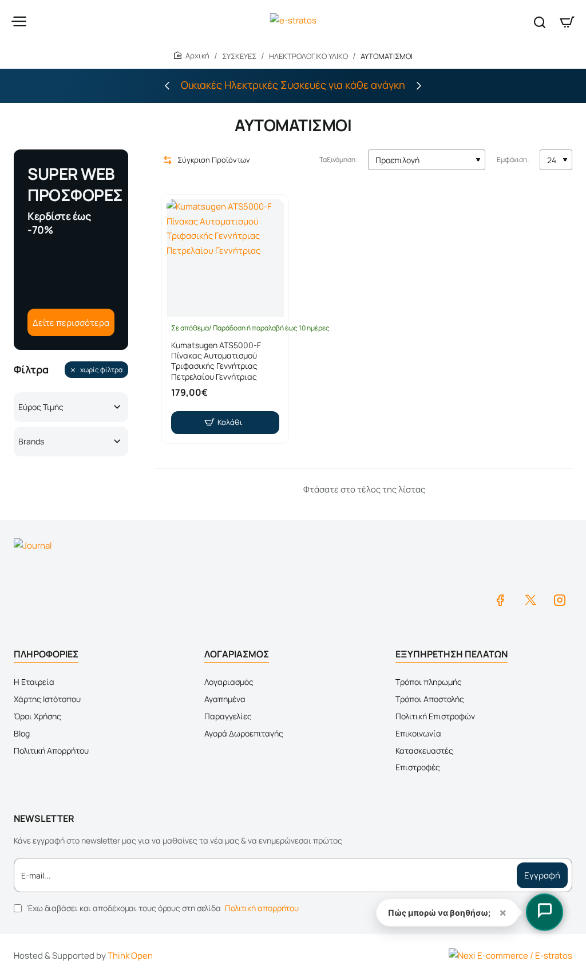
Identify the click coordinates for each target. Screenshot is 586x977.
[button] (167, 85)
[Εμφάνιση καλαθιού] (567, 21)
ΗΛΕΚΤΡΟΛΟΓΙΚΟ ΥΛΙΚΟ (308, 56)
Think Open (130, 956)
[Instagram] (559, 599)
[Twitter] (530, 599)
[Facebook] (500, 599)
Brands (31, 441)
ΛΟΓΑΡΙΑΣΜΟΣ (236, 654)
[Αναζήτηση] (540, 21)
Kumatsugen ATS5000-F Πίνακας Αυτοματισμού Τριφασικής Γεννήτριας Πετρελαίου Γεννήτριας (216, 361)
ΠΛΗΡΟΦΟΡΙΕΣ (46, 654)
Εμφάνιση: (513, 159)
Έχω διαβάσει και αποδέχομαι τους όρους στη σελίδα (162, 908)
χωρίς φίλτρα (101, 370)
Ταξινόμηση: (338, 159)
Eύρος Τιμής (41, 406)
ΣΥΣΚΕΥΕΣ (239, 56)
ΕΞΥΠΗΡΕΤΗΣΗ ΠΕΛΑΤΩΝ (451, 654)
